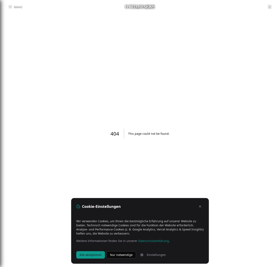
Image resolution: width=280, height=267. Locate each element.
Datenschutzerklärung (153, 241)
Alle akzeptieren (91, 255)
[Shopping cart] (269, 6)
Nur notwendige (121, 255)
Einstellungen (156, 255)
